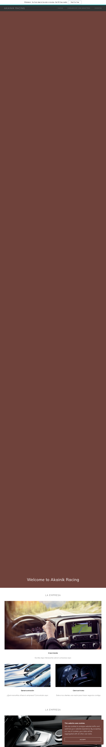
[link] (14, 8)
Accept (83, 739)
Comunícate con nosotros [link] (78, 8)
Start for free (75, 2)
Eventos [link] (98, 8)
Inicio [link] (60, 8)
